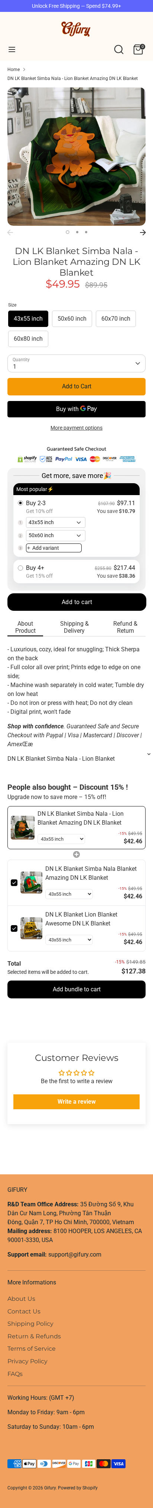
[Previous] (10, 232)
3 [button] (86, 232)
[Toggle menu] (11, 49)
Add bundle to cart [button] (77, 989)
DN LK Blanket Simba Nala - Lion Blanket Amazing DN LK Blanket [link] (81, 818)
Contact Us (23, 1311)
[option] (76, 156)
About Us (21, 1298)
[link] (23, 827)
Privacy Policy (27, 1361)
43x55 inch (28, 318)
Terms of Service (31, 1348)
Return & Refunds (34, 1336)
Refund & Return (125, 627)
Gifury (50, 1488)
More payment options (76, 428)
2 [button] (77, 232)
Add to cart (77, 602)
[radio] (76, 520)
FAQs (15, 1373)
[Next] (143, 232)
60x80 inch (28, 338)
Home (13, 69)
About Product (25, 627)
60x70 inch (115, 318)
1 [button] (67, 232)
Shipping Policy (30, 1323)
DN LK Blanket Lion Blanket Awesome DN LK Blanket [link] (81, 919)
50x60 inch (72, 318)
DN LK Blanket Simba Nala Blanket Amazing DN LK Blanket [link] (91, 873)
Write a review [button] (77, 1101)
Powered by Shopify (78, 1488)
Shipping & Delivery (74, 627)
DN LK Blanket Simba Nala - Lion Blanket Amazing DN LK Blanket (72, 78)
